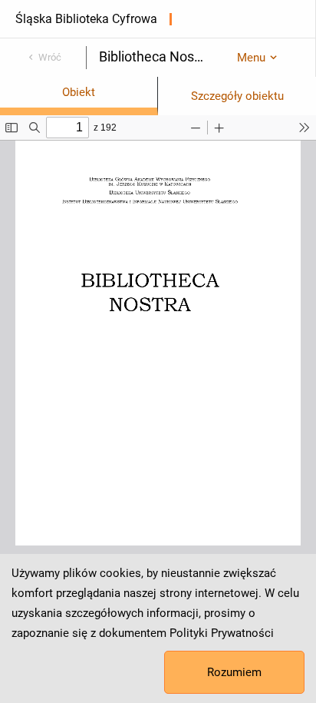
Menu (251, 58)
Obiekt (78, 92)
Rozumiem (234, 672)
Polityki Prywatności (222, 633)
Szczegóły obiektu (237, 96)
